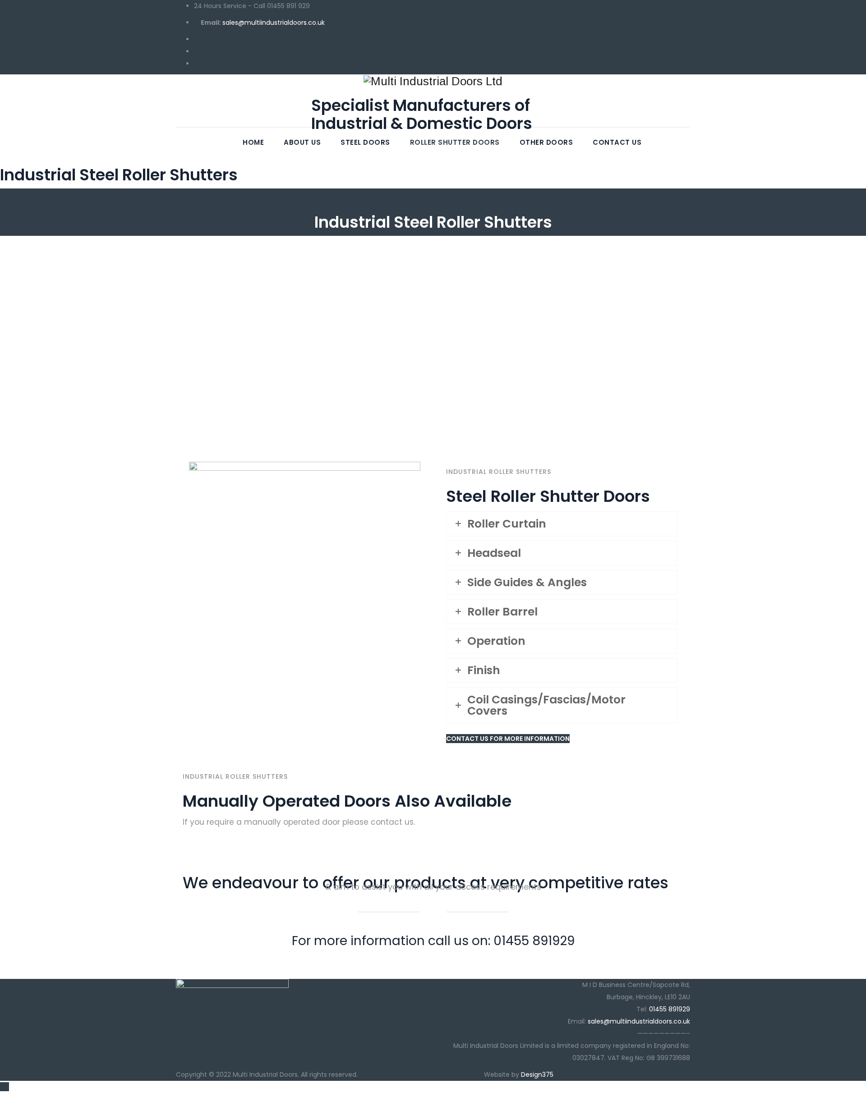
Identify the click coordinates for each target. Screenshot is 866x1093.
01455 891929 (669, 1009)
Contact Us (617, 142)
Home (253, 142)
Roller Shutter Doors (455, 142)
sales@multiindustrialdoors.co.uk (273, 22)
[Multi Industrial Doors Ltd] (433, 80)
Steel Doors (365, 142)
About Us (302, 142)
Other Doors (546, 142)
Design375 (537, 1074)
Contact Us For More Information (508, 738)
